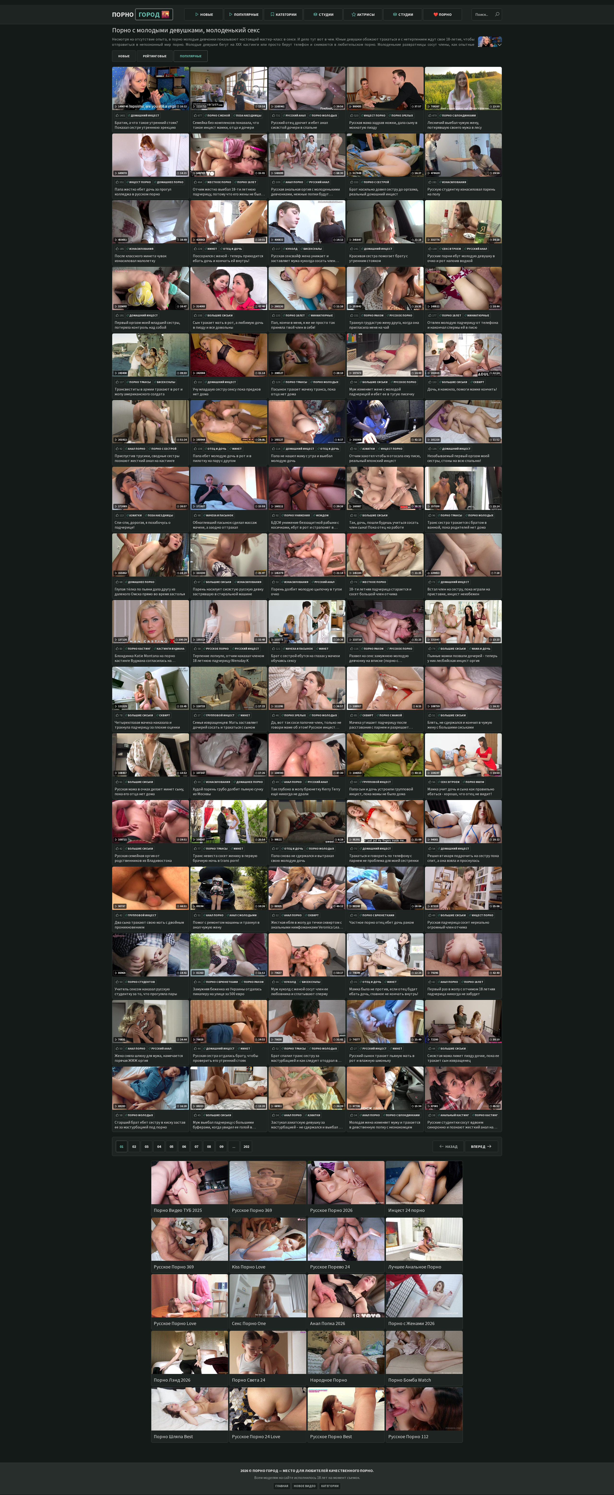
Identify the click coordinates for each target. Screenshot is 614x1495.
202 (246, 1146)
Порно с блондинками (459, 115)
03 (146, 1146)
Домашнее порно (170, 182)
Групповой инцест (220, 715)
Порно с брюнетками (378, 915)
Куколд (291, 249)
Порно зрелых (402, 115)
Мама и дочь (481, 648)
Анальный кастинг (455, 1115)
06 (184, 1146)
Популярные (246, 14)
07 (196, 1146)
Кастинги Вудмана (170, 648)
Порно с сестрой (376, 182)
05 (171, 1146)
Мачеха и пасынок (219, 515)
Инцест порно (374, 115)
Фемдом (322, 515)
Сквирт (478, 382)
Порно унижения (297, 515)
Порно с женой (218, 115)
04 (159, 1146)
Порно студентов (141, 982)
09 (221, 1146)
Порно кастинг (139, 648)
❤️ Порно (442, 14)
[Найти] (497, 14)
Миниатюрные (322, 315)
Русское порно (401, 315)
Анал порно (294, 182)
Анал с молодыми (243, 915)
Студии (326, 14)
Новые (206, 14)
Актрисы (366, 14)
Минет (212, 249)
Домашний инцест (145, 115)
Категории (286, 14)
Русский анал (296, 115)
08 (209, 1146)
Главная (281, 1486)
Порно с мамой (390, 715)
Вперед (478, 1146)
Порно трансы (140, 382)
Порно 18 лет (246, 182)
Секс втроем (451, 249)
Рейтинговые (154, 56)
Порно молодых (324, 115)
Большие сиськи (220, 315)
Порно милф (475, 782)
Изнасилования (454, 182)
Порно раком (374, 315)
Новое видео (305, 1486)
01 (122, 1146)
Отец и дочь (232, 249)
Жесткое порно (219, 182)
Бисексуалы (312, 249)
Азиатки (368, 448)
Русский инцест (247, 648)
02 (134, 1146)
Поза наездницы (248, 115)
